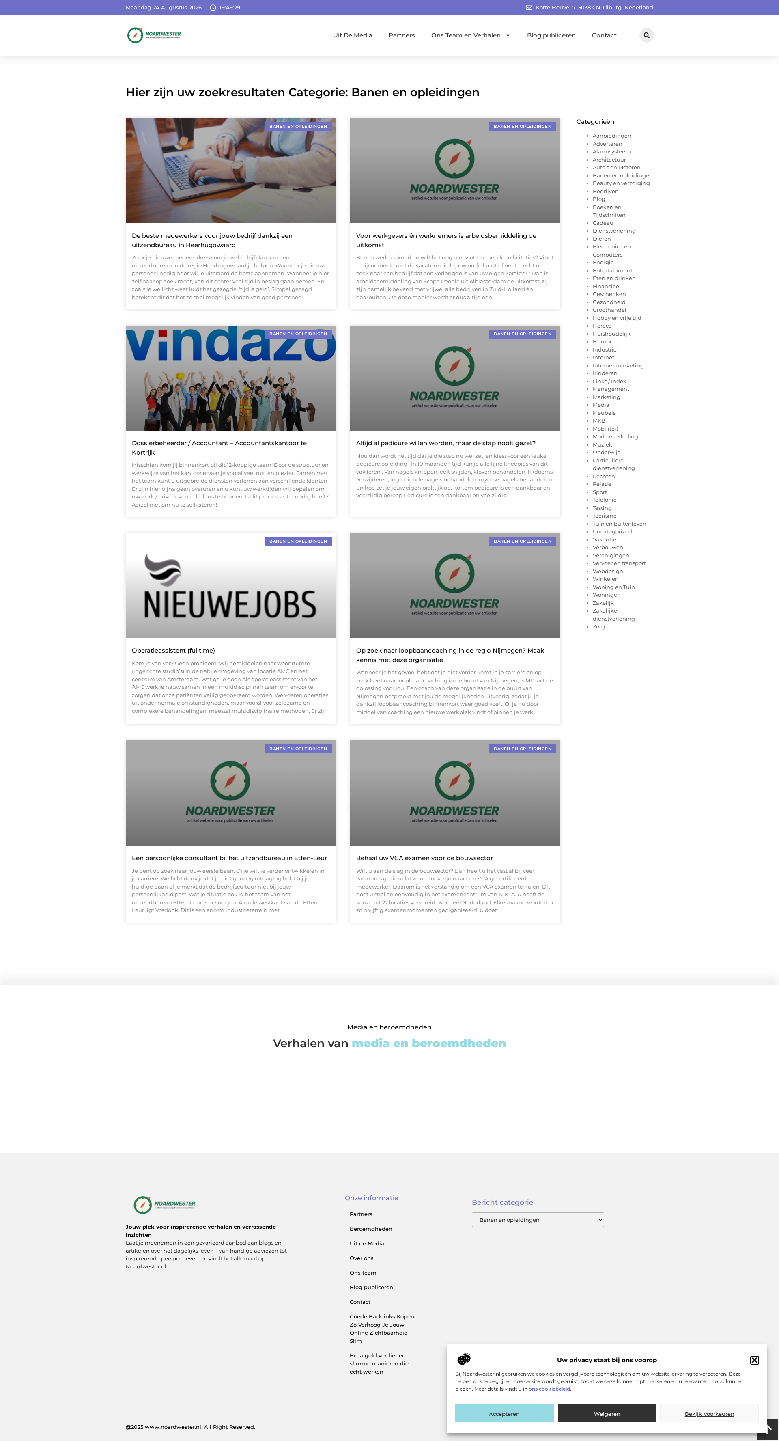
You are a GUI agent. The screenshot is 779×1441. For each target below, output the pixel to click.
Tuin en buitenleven (619, 523)
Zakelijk (603, 603)
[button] (755, 1360)
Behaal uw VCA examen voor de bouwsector (424, 858)
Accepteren (504, 1414)
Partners (402, 35)
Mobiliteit (605, 428)
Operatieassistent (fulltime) (173, 650)
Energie (603, 262)
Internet (603, 357)
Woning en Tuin (614, 587)
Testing (602, 508)
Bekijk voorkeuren (709, 1414)
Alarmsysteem (612, 151)
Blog (599, 199)
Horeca (602, 325)
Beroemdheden (371, 1228)
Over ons (362, 1258)
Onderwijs (606, 452)
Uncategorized (612, 531)
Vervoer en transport (619, 563)
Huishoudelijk (612, 333)
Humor (602, 341)
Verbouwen (608, 547)
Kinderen (605, 373)
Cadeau (603, 223)
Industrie (605, 349)
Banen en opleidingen (623, 175)
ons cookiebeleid (549, 1389)
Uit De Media (352, 35)
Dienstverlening (614, 230)
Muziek (602, 444)
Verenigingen (611, 555)
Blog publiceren (551, 35)
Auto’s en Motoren (617, 167)
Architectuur (609, 159)
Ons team (363, 1272)
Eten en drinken (614, 278)
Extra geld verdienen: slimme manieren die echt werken (379, 1363)
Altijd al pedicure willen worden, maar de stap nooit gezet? (446, 443)
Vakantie (604, 539)
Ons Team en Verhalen (466, 35)
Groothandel (609, 309)
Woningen (607, 594)
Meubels (604, 413)
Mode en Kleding (615, 436)
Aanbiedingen (612, 135)
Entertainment (613, 270)
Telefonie (605, 499)
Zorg (599, 626)
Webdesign (608, 571)
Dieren (602, 238)
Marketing (606, 397)
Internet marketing (618, 365)
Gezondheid (609, 302)
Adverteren (607, 143)
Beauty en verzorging (621, 183)
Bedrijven (606, 191)
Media (601, 404)
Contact (604, 35)
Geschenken (609, 294)
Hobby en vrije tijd (617, 318)
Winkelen (606, 579)
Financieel (607, 286)
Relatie (602, 484)
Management (611, 389)
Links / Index (609, 381)
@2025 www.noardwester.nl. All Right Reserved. (190, 1427)
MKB (599, 420)
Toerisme (605, 515)
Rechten (604, 476)
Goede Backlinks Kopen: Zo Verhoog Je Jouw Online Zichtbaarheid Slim (382, 1328)
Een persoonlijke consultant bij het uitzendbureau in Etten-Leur (229, 858)
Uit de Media (367, 1243)
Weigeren (607, 1414)
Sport (600, 492)
